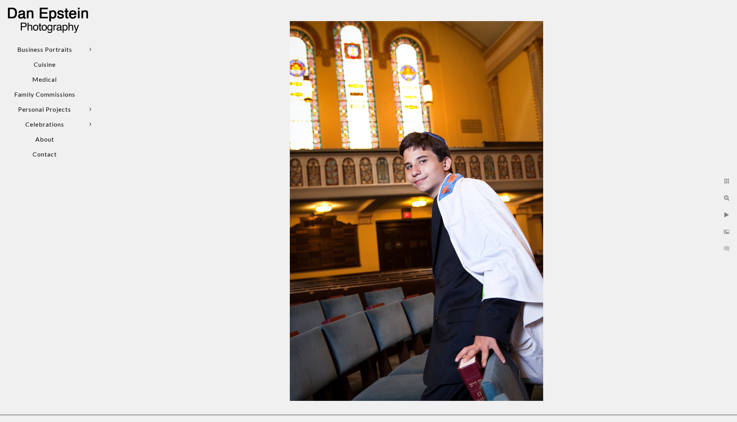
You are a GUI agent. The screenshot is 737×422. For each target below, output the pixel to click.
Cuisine (45, 64)
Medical (44, 79)
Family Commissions (44, 94)
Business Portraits (44, 49)
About (44, 139)
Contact (45, 154)
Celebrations (44, 124)
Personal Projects (44, 109)
